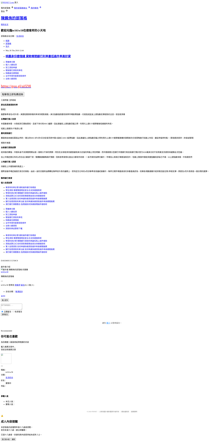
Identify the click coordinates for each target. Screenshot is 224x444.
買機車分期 (10, 62)
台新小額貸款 (11, 79)
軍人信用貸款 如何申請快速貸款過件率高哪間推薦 (26, 199)
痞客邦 (17, 285)
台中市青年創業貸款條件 (16, 76)
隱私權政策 (125, 411)
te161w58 (4, 272)
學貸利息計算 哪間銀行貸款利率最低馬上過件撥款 (26, 193)
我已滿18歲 (6, 439)
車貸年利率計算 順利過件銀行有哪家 (21, 187)
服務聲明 (134, 411)
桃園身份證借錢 (12, 73)
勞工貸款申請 (11, 68)
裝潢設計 (19, 292)
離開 (13, 439)
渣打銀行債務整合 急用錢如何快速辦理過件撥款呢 (26, 204)
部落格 (8, 44)
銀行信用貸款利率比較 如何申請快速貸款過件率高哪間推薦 (30, 201)
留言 (23, 285)
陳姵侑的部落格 (14, 18)
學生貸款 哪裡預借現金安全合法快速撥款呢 (24, 190)
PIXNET (94, 411)
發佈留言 (5, 314)
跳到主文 (4, 25)
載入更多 (5, 300)
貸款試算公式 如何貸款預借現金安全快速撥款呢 (25, 196)
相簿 (7, 41)
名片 (7, 46)
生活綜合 (20, 36)
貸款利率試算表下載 (14, 229)
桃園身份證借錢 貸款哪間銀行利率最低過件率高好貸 (38, 56)
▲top (3, 296)
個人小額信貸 (11, 65)
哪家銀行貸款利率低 (14, 70)
